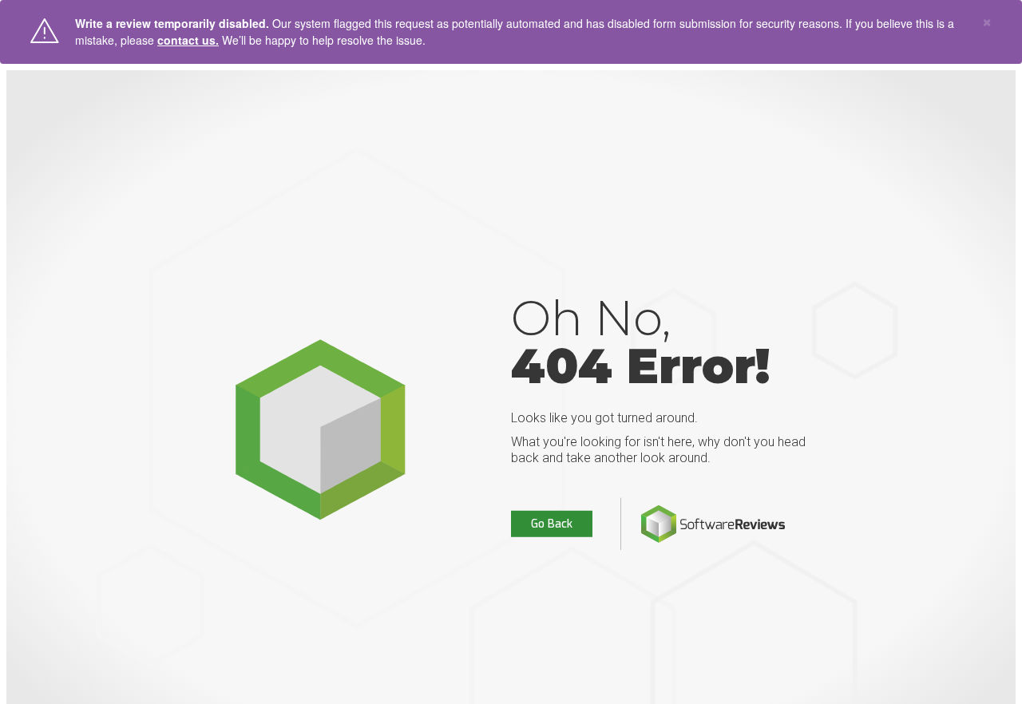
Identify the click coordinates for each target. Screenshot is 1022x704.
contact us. (188, 40)
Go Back (551, 524)
